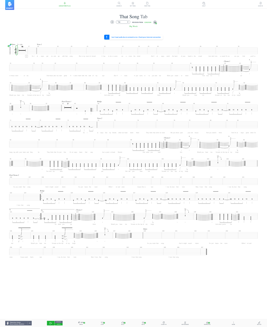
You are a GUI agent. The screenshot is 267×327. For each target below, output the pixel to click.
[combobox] (123, 22)
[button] (9, 45)
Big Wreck (133, 26)
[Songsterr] (9, 5)
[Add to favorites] (112, 22)
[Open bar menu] (26, 56)
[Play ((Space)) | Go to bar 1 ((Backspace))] (51, 323)
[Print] (155, 22)
